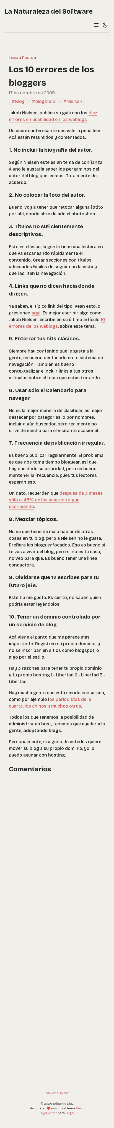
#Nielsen (72, 101)
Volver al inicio (57, 1093)
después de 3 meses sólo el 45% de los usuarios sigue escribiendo (56, 500)
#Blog (18, 101)
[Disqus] (57, 849)
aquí (36, 313)
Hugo (70, 1113)
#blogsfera (44, 101)
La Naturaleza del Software (48, 11)
